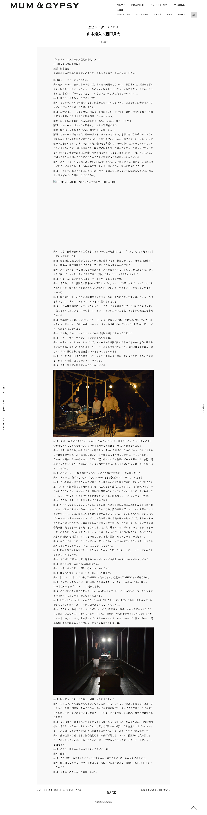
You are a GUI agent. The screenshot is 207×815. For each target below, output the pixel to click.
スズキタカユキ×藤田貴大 (154, 790)
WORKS (179, 4)
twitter (4, 388)
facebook (4, 405)
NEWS (121, 4)
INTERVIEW (123, 14)
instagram (4, 424)
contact (203, 407)
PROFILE (137, 4)
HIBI (120, 9)
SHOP (169, 14)
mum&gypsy (44, 7)
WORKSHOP (142, 14)
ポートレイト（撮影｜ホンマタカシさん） (60, 790)
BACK (111, 792)
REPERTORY (159, 4)
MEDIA (181, 14)
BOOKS (157, 14)
